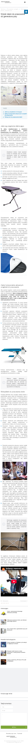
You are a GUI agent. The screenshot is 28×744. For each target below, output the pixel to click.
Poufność (19, 733)
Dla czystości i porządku (13, 9)
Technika (3, 9)
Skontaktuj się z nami (11, 733)
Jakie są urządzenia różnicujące (13, 112)
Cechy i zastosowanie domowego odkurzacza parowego (14, 612)
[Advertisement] (14, 33)
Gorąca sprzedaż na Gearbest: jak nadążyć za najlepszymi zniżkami (17, 643)
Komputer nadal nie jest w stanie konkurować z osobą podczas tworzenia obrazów (16, 652)
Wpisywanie (5, 601)
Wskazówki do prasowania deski (13, 117)
